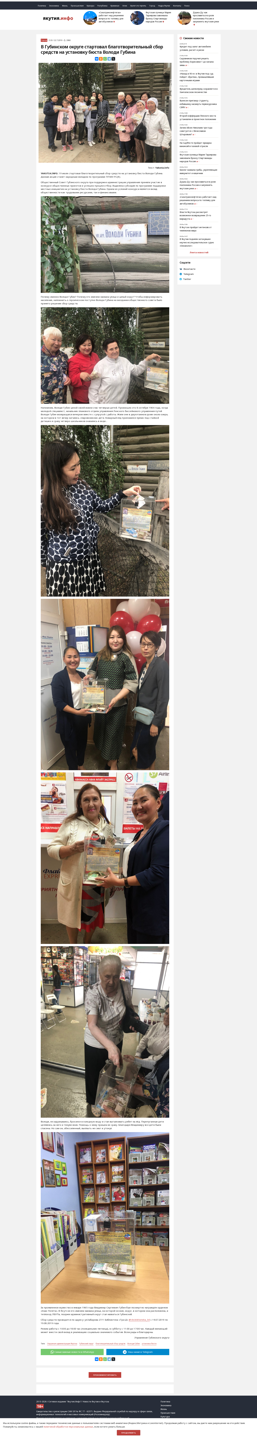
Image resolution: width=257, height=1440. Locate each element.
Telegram (188, 273)
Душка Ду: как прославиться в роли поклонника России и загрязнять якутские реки (206, 17)
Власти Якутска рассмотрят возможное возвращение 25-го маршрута (195, 215)
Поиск (186, 5)
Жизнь (65, 5)
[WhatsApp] (105, 59)
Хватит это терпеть (138, 5)
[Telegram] (109, 59)
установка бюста (149, 1343)
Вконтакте (189, 268)
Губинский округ (86, 1343)
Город (152, 5)
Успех (124, 5)
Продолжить (128, 1433)
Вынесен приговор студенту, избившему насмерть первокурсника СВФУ (198, 104)
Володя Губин (133, 1343)
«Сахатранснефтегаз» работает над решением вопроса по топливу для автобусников (111, 17)
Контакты (177, 5)
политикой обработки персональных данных (68, 1426)
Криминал (115, 5)
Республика (102, 5)
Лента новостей (199, 252)
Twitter (187, 279)
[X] (113, 59)
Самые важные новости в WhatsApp (74, 1351)
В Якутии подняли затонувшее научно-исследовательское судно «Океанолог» (197, 242)
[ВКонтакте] (96, 59)
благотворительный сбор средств (110, 1343)
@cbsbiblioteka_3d (139, 1319)
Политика (42, 5)
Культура (90, 5)
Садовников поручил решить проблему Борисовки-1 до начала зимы (197, 62)
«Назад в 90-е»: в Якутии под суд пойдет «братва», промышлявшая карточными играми (197, 77)
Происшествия (77, 5)
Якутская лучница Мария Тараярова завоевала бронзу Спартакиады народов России (158, 17)
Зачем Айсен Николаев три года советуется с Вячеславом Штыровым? (196, 131)
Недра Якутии (164, 5)
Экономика (54, 5)
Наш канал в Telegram (140, 1351)
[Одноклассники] (101, 59)
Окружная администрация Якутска (62, 1343)
